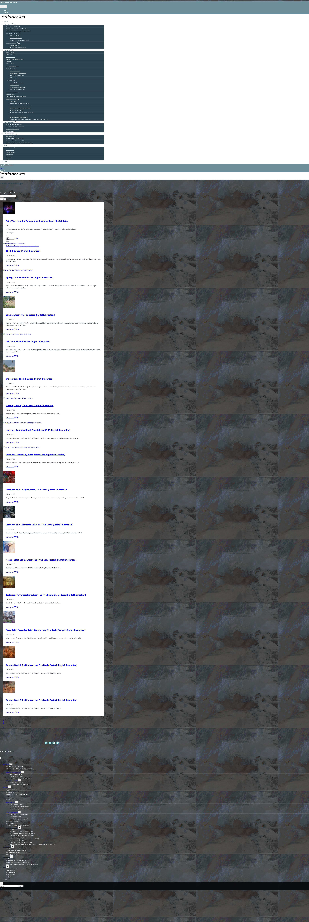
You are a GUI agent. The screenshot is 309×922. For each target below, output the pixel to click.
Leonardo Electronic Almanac (16, 38)
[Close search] (1, 883)
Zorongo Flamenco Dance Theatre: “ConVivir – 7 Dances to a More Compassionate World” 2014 (29, 119)
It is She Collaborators (14, 77)
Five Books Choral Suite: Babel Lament (17, 87)
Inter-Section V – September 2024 (13, 26)
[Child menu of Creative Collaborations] (18, 99)
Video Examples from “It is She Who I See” (18, 73)
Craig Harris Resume (10, 152)
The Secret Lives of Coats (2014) (16, 114)
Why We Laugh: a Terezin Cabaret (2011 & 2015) (19, 117)
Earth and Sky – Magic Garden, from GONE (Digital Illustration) (37, 489)
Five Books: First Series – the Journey (17, 82)
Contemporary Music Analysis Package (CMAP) (19, 40)
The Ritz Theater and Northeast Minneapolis (15, 126)
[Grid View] (2, 199)
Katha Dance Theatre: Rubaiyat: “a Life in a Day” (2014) (21, 105)
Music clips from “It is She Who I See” (17, 75)
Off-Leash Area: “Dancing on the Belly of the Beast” (20, 108)
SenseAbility (8, 61)
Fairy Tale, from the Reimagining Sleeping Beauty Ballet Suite (37, 221)
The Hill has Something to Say (12, 66)
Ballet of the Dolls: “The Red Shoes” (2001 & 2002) (19, 103)
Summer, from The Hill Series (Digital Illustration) (30, 314)
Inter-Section (6, 764)
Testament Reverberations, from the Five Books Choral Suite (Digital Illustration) (46, 594)
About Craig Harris (10, 150)
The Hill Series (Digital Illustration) (23, 250)
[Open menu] (2, 177)
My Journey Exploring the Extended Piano (18, 47)
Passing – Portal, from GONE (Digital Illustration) (30, 405)
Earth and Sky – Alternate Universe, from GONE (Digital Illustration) (39, 524)
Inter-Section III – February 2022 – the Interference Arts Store (18, 31)
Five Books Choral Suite (14, 85)
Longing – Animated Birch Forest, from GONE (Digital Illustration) (38, 430)
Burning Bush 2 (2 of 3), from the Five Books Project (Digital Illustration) (41, 700)
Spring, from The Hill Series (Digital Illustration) (29, 277)
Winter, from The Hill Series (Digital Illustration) (29, 378)
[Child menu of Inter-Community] (17, 122)
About (4, 867)
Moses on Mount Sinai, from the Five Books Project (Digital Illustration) (41, 559)
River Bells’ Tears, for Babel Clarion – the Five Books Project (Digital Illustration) (45, 629)
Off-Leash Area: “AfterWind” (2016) (17, 110)
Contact (8, 159)
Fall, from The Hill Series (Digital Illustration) (28, 341)
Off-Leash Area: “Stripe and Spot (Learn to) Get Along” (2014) (22, 112)
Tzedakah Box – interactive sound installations (16, 96)
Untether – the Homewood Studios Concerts (15, 59)
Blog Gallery (8, 156)
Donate (6, 161)
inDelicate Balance (10, 94)
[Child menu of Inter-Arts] (13, 50)
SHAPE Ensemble (13, 101)
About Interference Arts (11, 147)
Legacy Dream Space (10, 52)
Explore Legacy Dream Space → (9, 2)
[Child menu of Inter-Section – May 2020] (19, 43)
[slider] (22, 246)
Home (6, 21)
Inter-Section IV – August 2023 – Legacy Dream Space (17, 28)
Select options (10, 239)
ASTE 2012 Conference (10, 131)
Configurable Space (10, 136)
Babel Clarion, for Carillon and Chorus (17, 89)
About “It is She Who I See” (15, 71)
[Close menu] (0, 758)
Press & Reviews (9, 154)
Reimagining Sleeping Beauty (12, 92)
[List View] (5, 199)
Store (5, 10)
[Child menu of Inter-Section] (15, 24)
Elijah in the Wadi (10, 63)
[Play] (6, 235)
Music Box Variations (10, 57)
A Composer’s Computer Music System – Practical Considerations (19, 143)
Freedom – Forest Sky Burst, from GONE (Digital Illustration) (35, 454)
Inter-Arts (5, 787)
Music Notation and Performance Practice (14, 138)
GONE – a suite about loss (15, 35)
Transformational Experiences (16, 45)
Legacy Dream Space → (7, 165)
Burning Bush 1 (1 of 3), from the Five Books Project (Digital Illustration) (41, 664)
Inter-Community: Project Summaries (14, 124)
